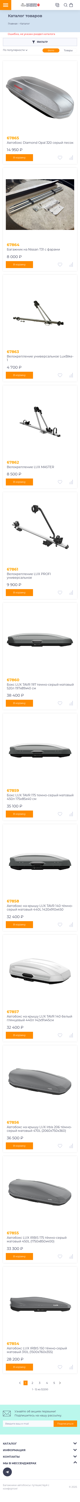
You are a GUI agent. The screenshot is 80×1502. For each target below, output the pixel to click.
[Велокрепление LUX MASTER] (40, 422)
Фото (51, 50)
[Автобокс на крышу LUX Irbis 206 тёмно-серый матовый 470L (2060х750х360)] (40, 1082)
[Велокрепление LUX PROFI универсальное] (40, 529)
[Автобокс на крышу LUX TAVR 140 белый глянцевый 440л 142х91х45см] (40, 972)
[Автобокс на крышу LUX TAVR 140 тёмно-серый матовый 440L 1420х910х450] (40, 861)
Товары (68, 50)
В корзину (19, 157)
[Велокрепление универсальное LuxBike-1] (40, 312)
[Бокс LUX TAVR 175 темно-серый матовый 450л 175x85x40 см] (40, 750)
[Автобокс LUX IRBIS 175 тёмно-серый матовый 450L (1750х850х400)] (40, 1193)
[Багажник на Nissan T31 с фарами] (40, 205)
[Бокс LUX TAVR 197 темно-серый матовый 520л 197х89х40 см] (40, 640)
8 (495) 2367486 (57, 5)
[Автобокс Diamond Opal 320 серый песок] (40, 98)
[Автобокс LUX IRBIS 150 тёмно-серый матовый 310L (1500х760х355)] (40, 1303)
